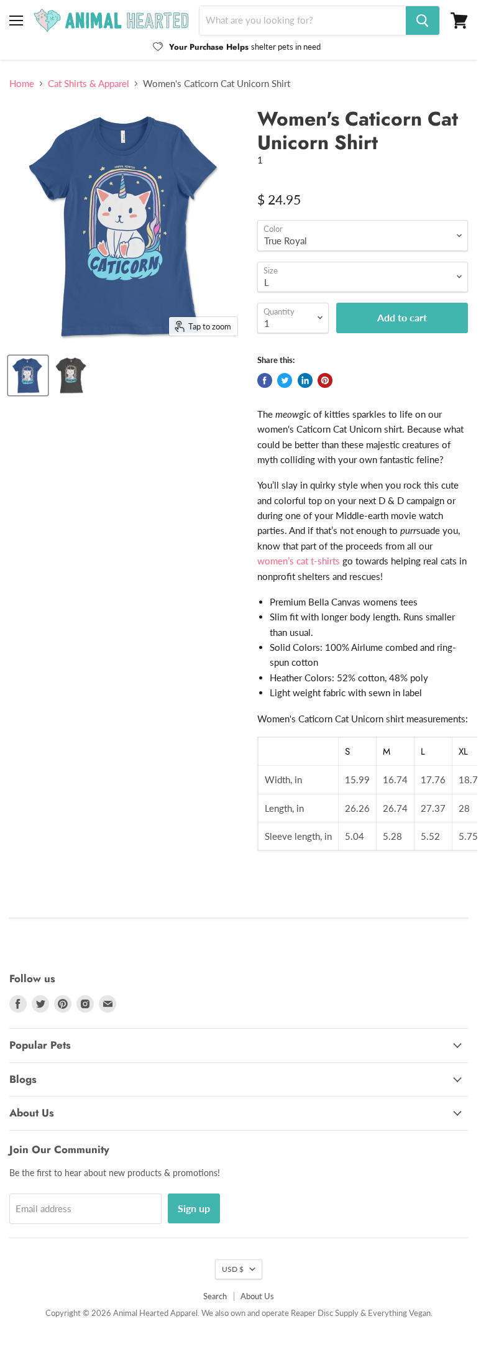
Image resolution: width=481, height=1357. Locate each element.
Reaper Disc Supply (325, 1313)
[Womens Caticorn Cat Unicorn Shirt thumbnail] (28, 375)
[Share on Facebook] (264, 380)
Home (21, 83)
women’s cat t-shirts (298, 560)
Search (215, 1296)
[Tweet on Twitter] (284, 380)
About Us (257, 1296)
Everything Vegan (399, 1313)
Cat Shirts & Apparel (88, 83)
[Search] (422, 20)
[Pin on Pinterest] (325, 380)
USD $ (233, 1269)
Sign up (194, 1208)
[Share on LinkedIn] (305, 380)
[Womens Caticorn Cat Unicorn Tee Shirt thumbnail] (71, 375)
